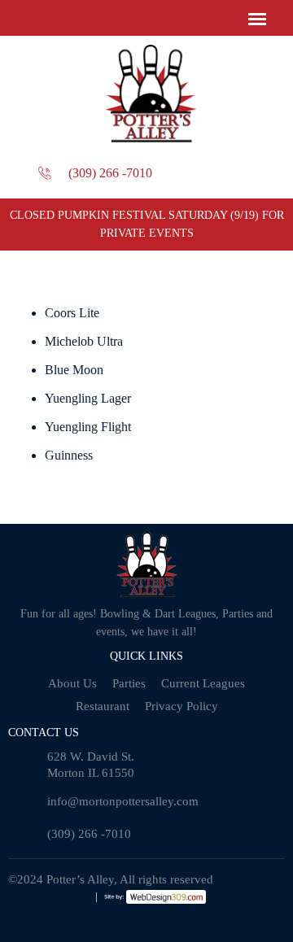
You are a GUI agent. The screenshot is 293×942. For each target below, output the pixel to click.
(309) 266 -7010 (110, 173)
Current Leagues (203, 683)
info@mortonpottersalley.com (123, 801)
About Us (72, 683)
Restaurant (102, 706)
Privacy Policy (181, 706)
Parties (129, 683)
